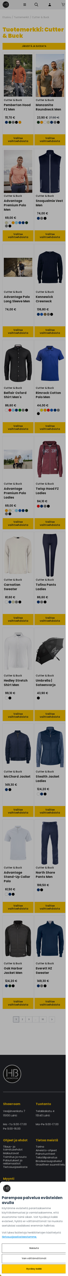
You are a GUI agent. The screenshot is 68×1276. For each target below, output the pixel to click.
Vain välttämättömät (34, 1258)
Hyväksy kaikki (34, 1268)
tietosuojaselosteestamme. (19, 1237)
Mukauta (34, 1248)
